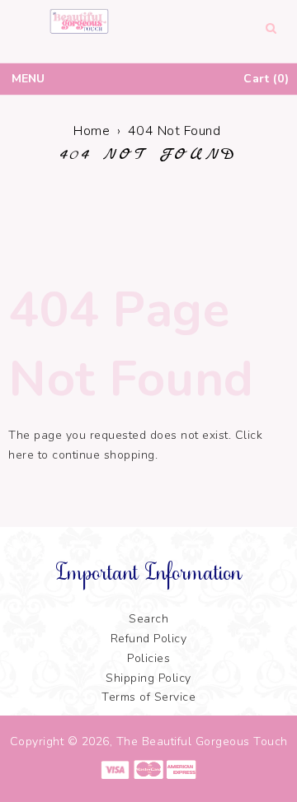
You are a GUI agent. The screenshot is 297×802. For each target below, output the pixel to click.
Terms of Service (148, 697)
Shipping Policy (148, 678)
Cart (264, 78)
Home (91, 131)
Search (148, 619)
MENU (28, 78)
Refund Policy (149, 638)
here (21, 455)
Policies (148, 658)
